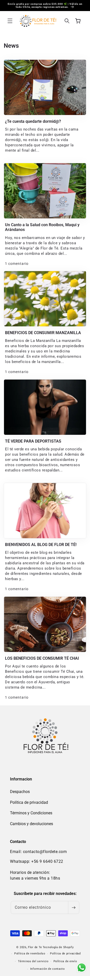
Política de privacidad (29, 802)
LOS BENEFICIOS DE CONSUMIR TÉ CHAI (42, 658)
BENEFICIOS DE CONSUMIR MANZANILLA (43, 332)
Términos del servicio (33, 961)
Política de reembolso (29, 953)
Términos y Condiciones (31, 813)
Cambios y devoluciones (31, 823)
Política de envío (65, 961)
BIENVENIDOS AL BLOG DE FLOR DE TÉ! (40, 544)
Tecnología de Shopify (58, 947)
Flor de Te (35, 947)
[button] (10, 20)
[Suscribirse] (73, 907)
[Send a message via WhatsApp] (82, 967)
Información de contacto (47, 968)
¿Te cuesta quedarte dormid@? (33, 121)
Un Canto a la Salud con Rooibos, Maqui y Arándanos (42, 227)
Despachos (20, 791)
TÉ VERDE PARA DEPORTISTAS (33, 441)
